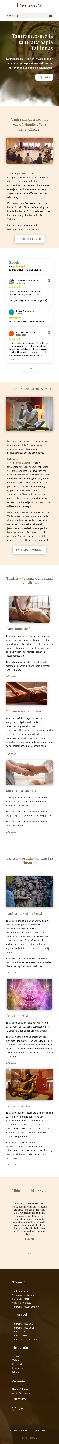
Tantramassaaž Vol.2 (23, 1327)
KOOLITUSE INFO (29, 239)
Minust (15, 1372)
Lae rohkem (29, 368)
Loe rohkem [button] (14, 359)
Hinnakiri (17, 1364)
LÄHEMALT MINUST (29, 550)
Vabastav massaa (21, 1302)
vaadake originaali (37, 300)
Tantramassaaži (23, 462)
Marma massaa (20, 1298)
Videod (16, 1360)
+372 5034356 (19, 1399)
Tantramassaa (26, 1306)
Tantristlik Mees (20, 1335)
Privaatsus (17, 1368)
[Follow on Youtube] (22, 1408)
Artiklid (16, 1356)
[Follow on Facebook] (15, 1408)
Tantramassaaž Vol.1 (23, 1323)
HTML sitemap (29, 1437)
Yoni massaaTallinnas (24, 1294)
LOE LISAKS (44, 77)
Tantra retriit (19, 1331)
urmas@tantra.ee (21, 1393)
